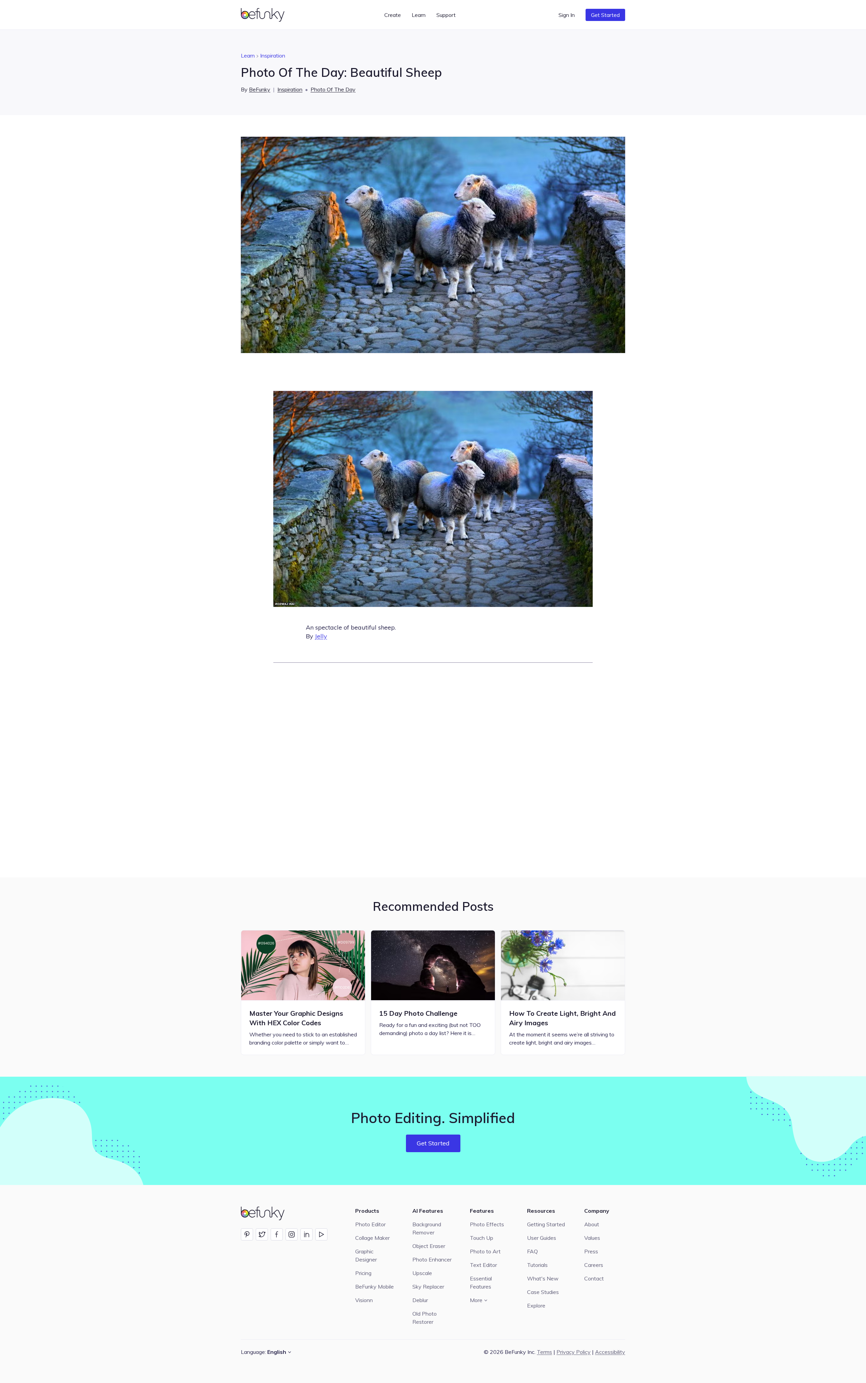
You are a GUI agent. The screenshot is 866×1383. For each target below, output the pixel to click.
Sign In (567, 15)
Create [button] (392, 15)
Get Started (605, 15)
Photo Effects (487, 1224)
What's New (543, 1278)
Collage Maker (372, 1237)
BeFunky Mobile (374, 1286)
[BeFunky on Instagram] (292, 1234)
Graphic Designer (366, 1255)
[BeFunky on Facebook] (277, 1234)
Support (446, 15)
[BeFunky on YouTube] (321, 1234)
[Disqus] (433, 769)
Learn (248, 55)
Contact (594, 1278)
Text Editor (483, 1264)
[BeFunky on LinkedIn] (306, 1234)
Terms (544, 1351)
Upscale (422, 1273)
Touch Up (481, 1237)
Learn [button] (419, 15)
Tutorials (537, 1264)
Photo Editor (370, 1224)
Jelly (321, 636)
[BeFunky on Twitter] (262, 1234)
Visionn (364, 1300)
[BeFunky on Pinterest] (247, 1234)
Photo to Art (485, 1251)
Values (592, 1237)
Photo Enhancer (432, 1259)
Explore (536, 1305)
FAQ (532, 1251)
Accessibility (610, 1351)
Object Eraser (428, 1246)
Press (591, 1251)
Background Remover (426, 1228)
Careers (593, 1264)
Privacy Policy (573, 1351)
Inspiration (272, 55)
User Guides (541, 1237)
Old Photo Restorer (424, 1317)
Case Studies (543, 1292)
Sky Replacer (428, 1286)
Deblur (420, 1300)
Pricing (363, 1273)
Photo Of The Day (333, 89)
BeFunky (259, 89)
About (591, 1224)
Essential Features (481, 1282)
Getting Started (546, 1224)
